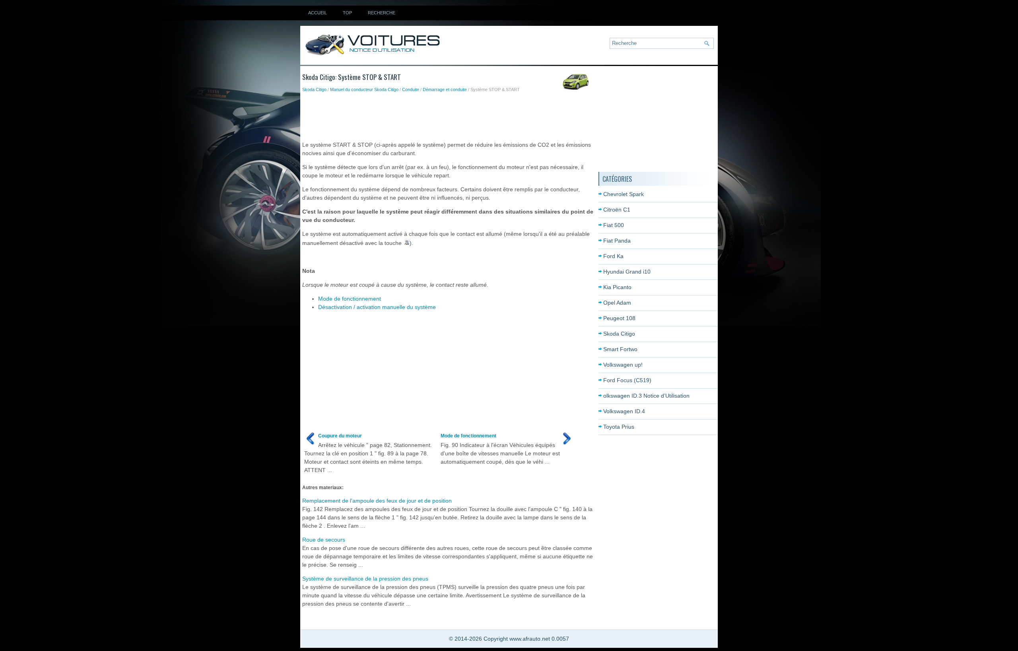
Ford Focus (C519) (627, 380)
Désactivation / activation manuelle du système (377, 307)
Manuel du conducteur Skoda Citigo (364, 89)
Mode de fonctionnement (349, 298)
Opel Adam (617, 302)
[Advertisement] (447, 115)
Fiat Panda (617, 240)
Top (347, 12)
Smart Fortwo (620, 349)
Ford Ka (613, 256)
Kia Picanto (617, 287)
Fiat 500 (613, 225)
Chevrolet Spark (623, 194)
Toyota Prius (618, 427)
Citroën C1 (616, 209)
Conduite (410, 89)
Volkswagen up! (623, 364)
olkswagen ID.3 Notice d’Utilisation (646, 396)
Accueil (317, 12)
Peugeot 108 (619, 318)
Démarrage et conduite (445, 89)
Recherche (381, 12)
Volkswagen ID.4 (624, 411)
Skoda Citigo (314, 89)
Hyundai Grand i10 (627, 271)
